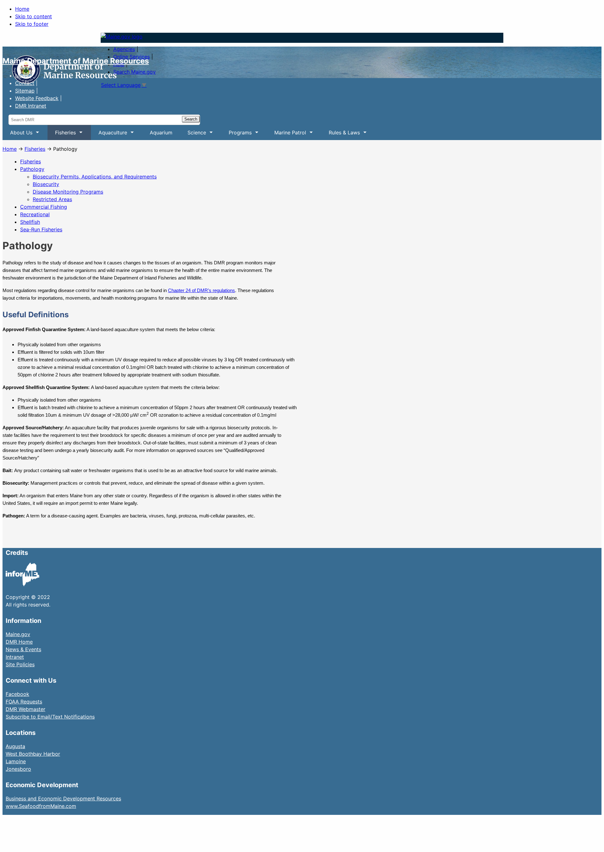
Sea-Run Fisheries (41, 229)
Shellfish (30, 222)
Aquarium (161, 132)
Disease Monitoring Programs (68, 192)
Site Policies (20, 664)
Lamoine (16, 761)
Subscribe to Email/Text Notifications (50, 717)
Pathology (32, 169)
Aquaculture (109, 134)
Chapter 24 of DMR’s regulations (201, 290)
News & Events (23, 649)
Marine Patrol (286, 134)
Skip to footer (31, 24)
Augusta (15, 746)
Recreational (35, 214)
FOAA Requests (24, 701)
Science (193, 134)
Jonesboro (18, 769)
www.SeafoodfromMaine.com (41, 806)
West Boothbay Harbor (33, 754)
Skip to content (33, 16)
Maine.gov (18, 634)
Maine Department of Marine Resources (76, 60)
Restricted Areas (52, 199)
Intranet (15, 657)
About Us (17, 134)
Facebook (17, 694)
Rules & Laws (340, 134)
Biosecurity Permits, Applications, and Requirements (95, 176)
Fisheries (62, 134)
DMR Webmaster (25, 709)
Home (22, 9)
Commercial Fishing (43, 207)
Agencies (124, 49)
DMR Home (19, 642)
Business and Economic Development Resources (63, 798)
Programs (236, 134)
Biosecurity (46, 184)
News (21, 75)
